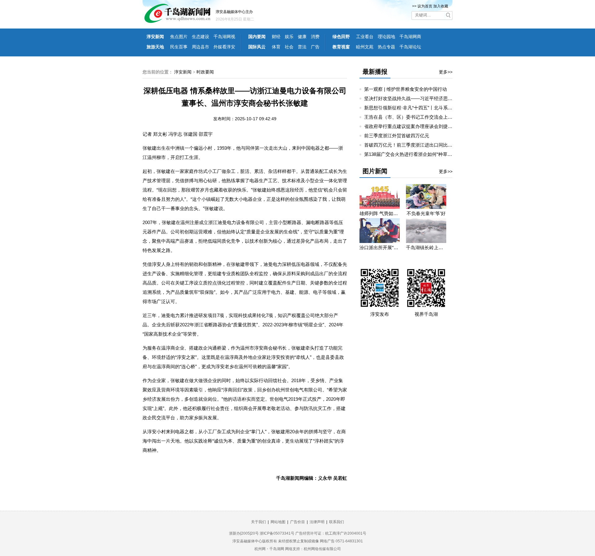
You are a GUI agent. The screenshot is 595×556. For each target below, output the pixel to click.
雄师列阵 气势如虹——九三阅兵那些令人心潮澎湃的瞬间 (379, 213)
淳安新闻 (155, 36)
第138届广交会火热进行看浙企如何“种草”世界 (411, 154)
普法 (302, 46)
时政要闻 (205, 71)
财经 (276, 36)
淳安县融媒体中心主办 (234, 12)
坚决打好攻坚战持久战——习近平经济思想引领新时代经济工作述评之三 (438, 98)
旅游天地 (155, 46)
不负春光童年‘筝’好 (426, 213)
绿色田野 (341, 36)
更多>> (445, 71)
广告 (315, 46)
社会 (289, 46)
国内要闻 (257, 36)
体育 (276, 46)
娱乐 (289, 36)
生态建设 (200, 36)
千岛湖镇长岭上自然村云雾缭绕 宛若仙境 (426, 247)
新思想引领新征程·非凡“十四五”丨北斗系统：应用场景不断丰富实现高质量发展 (445, 107)
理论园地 (386, 36)
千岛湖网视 (224, 36)
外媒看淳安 (224, 46)
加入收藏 (440, 6)
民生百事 (178, 46)
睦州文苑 (364, 46)
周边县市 (200, 46)
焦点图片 (178, 36)
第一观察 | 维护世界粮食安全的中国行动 (405, 89)
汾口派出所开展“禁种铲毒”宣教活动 (379, 247)
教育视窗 (341, 46)
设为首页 (424, 6)
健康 (302, 36)
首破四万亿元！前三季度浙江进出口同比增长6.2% (415, 145)
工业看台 (364, 36)
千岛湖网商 (410, 36)
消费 (315, 36)
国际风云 (257, 46)
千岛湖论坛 (410, 46)
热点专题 (386, 46)
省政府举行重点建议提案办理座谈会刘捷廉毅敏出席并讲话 (424, 126)
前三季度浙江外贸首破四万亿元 (396, 135)
